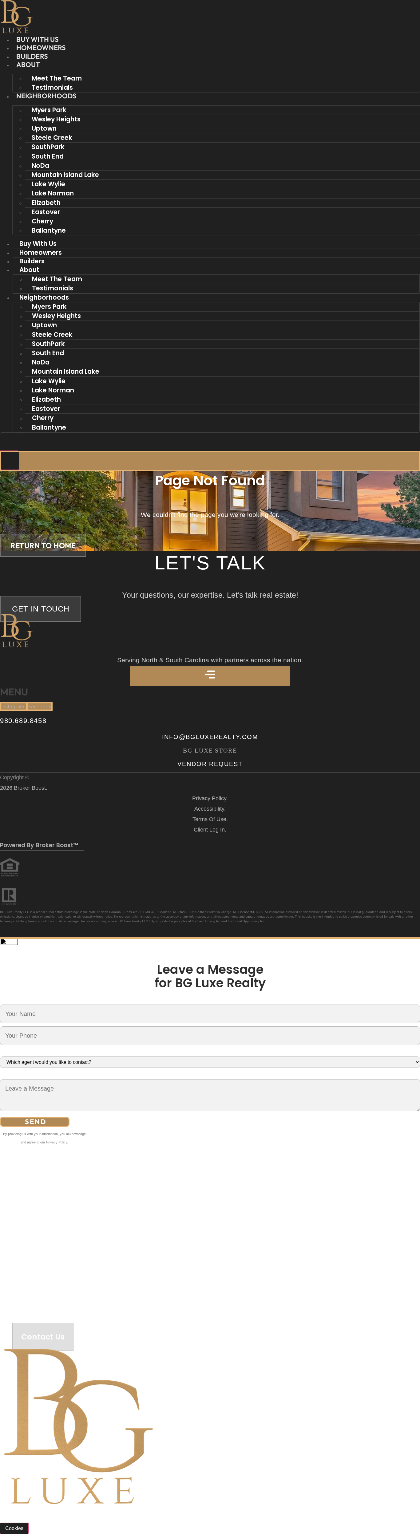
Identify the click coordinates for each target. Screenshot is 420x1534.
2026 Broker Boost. (23, 788)
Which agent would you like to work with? (45, 1052)
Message (10, 1075)
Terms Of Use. (210, 819)
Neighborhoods (46, 96)
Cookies (14, 1528)
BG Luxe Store (210, 750)
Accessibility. (210, 809)
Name (6, 1000)
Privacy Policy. (210, 798)
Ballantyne (49, 230)
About (28, 64)
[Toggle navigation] (9, 442)
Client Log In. (210, 830)
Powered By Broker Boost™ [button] (39, 845)
